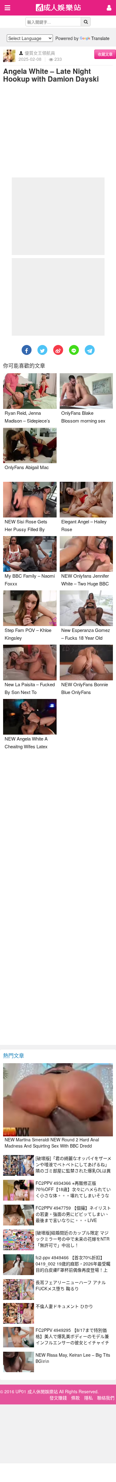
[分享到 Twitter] (42, 350)
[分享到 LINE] (74, 350)
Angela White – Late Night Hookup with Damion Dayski (51, 75)
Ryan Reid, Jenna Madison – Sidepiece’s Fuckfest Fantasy (27, 421)
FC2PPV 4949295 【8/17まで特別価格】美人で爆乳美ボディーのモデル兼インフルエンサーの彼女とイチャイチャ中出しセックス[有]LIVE (72, 1339)
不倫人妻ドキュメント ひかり (64, 1306)
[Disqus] (58, 830)
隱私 (88, 1398)
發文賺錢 (58, 1398)
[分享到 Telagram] (90, 350)
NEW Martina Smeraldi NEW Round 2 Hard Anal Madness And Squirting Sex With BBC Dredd (52, 1142)
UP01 (62, 8)
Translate (100, 38)
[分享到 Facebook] (27, 350)
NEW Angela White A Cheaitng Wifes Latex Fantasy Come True (26, 746)
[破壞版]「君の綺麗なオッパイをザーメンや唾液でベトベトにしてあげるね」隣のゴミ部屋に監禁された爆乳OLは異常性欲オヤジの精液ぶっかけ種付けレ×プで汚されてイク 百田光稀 (73, 1170)
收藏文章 (105, 54)
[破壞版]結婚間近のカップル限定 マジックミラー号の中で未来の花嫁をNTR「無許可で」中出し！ (73, 1238)
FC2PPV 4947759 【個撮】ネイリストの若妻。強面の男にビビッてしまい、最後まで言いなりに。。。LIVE (73, 1214)
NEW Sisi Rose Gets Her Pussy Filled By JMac (26, 529)
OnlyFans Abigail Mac (27, 467)
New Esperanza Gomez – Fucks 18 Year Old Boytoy (85, 638)
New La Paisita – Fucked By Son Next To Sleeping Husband (30, 692)
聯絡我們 (105, 1398)
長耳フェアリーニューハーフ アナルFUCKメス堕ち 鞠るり (71, 1285)
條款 (75, 1398)
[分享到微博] (58, 350)
